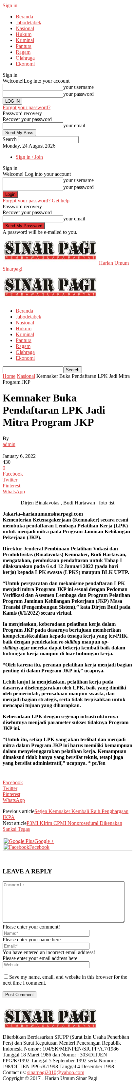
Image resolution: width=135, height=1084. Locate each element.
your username (78, 87)
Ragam (23, 52)
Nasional (25, 28)
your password (78, 94)
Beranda (24, 16)
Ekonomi (25, 64)
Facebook (39, 847)
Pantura (23, 46)
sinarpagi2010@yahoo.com (55, 1072)
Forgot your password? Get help (36, 200)
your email (74, 125)
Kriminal (25, 40)
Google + (44, 841)
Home (9, 376)
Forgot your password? (26, 107)
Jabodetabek (28, 22)
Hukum (23, 34)
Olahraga (25, 58)
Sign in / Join (29, 157)
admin (9, 444)
